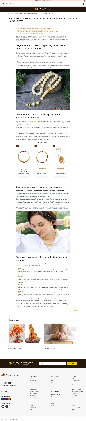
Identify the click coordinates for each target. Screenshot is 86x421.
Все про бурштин (18, 13)
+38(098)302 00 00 (8, 385)
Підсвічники (74, 395)
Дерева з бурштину (76, 380)
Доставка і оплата (40, 4)
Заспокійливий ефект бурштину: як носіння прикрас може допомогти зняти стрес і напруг (37, 31)
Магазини (16, 4)
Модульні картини (33, 395)
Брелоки (73, 387)
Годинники (74, 393)
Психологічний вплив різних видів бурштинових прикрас (30, 33)
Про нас (32, 4)
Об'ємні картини (33, 397)
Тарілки (73, 382)
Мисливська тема (33, 389)
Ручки (73, 378)
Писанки (73, 399)
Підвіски (52, 382)
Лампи (31, 409)
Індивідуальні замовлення (35, 399)
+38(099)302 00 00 (5, 3)
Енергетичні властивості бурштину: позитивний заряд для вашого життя (33, 28)
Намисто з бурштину (55, 376)
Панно (31, 382)
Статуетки (74, 376)
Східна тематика (33, 393)
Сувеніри (31, 405)
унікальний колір (33, 121)
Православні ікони (33, 376)
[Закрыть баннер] (84, 1)
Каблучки (53, 401)
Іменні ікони (32, 378)
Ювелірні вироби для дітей (56, 385)
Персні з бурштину (55, 387)
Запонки (52, 405)
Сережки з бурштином (55, 394)
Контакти (49, 4)
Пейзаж (31, 385)
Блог (54, 4)
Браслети (53, 378)
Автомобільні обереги (76, 389)
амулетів (60, 53)
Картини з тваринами (34, 391)
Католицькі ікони (33, 380)
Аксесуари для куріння (77, 385)
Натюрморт (32, 387)
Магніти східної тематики (77, 391)
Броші (52, 380)
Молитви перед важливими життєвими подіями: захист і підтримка (59, 345)
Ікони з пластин (33, 407)
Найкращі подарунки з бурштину (15, 345)
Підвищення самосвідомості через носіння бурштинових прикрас (32, 30)
